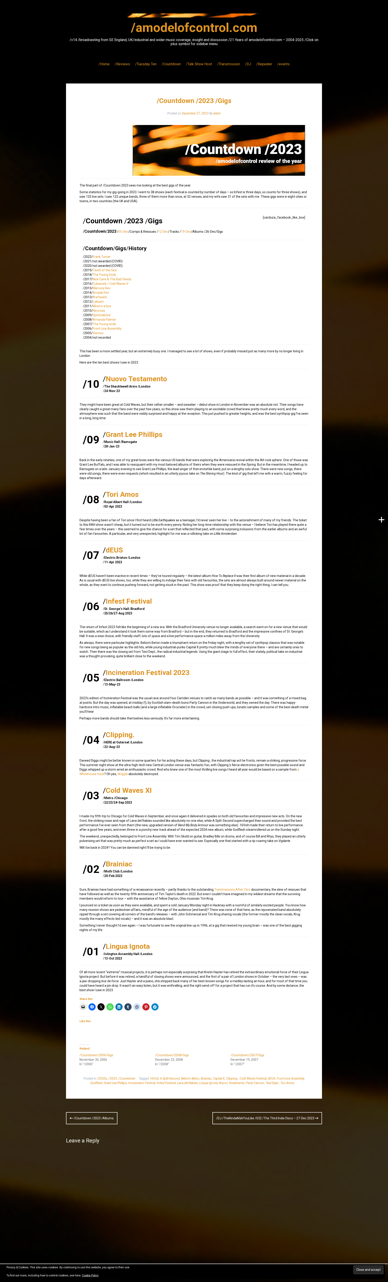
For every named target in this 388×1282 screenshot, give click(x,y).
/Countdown (171, 64)
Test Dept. (272, 1083)
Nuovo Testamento (136, 379)
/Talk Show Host (199, 64)
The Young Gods (104, 274)
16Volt (154, 1078)
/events (283, 64)
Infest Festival (129, 601)
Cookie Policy (90, 1275)
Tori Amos (122, 494)
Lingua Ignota (128, 946)
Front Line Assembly (107, 328)
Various (98, 333)
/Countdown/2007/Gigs (247, 1055)
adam (217, 113)
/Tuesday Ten (146, 64)
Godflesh (96, 1083)
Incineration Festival (141, 1083)
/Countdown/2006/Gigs (96, 1055)
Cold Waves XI (129, 790)
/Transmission (228, 64)
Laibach (98, 301)
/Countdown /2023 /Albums (93, 1118)
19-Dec (186, 231)
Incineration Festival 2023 (148, 672)
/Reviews (122, 64)
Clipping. (120, 734)
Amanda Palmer (104, 319)
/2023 (112, 1078)
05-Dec (123, 231)
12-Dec (163, 231)
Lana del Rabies (187, 1083)
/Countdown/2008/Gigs (172, 1055)
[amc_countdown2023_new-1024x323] (219, 150)
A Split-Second (170, 1078)
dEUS (114, 550)
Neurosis (99, 310)
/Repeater (264, 64)
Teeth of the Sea (105, 270)
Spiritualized (101, 315)
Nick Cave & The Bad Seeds (112, 279)
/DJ (248, 64)
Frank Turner (102, 257)
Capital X (219, 1078)
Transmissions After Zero (232, 889)
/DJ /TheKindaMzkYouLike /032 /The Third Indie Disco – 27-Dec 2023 (265, 1118)
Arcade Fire (101, 292)
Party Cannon (255, 1083)
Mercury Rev (101, 288)
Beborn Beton (190, 1078)
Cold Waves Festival (253, 1078)
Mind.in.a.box (102, 306)
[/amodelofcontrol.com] (194, 17)
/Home (104, 64)
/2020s (102, 1078)
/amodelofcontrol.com (194, 27)
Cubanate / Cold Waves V (110, 283)
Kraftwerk (100, 297)
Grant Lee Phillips (134, 434)
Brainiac (119, 864)
